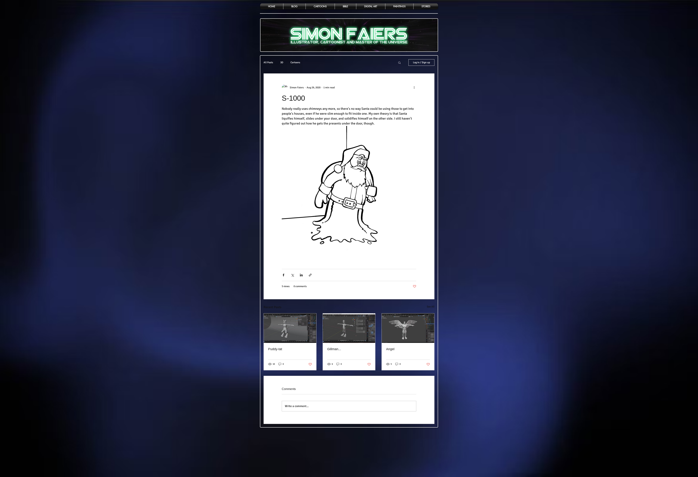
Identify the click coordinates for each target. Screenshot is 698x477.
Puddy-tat (275, 349)
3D (281, 62)
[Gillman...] (349, 328)
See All (430, 306)
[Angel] (408, 328)
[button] (399, 62)
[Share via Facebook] (283, 275)
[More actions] (414, 87)
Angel (390, 349)
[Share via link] (310, 275)
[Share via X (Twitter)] (292, 275)
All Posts (268, 62)
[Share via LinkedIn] (301, 275)
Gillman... (334, 349)
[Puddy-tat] (290, 328)
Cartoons (295, 62)
